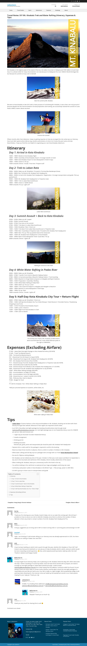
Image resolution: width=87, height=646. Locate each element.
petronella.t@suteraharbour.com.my (56, 586)
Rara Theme (67, 644)
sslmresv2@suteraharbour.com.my (23, 430)
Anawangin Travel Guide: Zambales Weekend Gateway (70, 630)
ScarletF (17, 532)
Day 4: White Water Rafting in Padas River (22, 486)
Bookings (57, 10)
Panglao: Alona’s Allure (72, 502)
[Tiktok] (79, 1)
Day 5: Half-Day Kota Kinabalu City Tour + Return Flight (25, 488)
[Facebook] (71, 1)
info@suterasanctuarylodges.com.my (56, 584)
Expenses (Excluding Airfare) (18, 492)
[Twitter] (75, 1)
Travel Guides (20, 10)
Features (48, 10)
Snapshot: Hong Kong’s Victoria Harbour (19, 502)
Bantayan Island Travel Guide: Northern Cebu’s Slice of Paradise (53, 625)
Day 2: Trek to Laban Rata (18, 481)
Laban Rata (16, 423)
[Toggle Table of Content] (37, 474)
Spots (29, 10)
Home (10, 10)
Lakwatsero (11, 5)
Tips (11, 495)
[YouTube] (77, 1)
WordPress (77, 644)
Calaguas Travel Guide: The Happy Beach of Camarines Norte (71, 624)
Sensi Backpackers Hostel (69, 452)
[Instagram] (27, 637)
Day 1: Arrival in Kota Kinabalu (19, 478)
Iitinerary (12, 476)
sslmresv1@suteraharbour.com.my (32, 586)
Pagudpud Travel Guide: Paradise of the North (71, 635)
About (66, 10)
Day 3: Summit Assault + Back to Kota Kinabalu (23, 483)
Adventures (39, 10)
